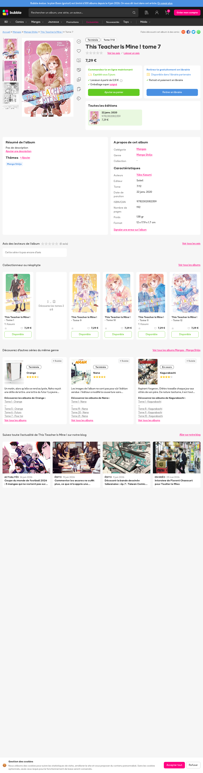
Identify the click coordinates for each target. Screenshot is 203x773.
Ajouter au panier (114, 92)
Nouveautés (112, 22)
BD (6, 21)
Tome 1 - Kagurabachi (149, 401)
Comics (20, 21)
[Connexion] (157, 12)
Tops (126, 21)
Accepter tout (174, 764)
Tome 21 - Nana (79, 416)
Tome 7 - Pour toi (13, 416)
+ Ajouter (25, 157)
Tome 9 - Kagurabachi (150, 412)
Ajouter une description (18, 151)
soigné (113, 84)
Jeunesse (53, 21)
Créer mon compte (187, 12)
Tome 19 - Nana (79, 408)
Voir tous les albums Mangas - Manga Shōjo (176, 350)
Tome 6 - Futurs (12, 412)
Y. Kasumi (9, 324)
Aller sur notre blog (190, 434)
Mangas (35, 21)
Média (143, 21)
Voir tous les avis (191, 243)
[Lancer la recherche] (134, 12)
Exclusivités (92, 22)
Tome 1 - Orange (13, 401)
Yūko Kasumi (144, 174)
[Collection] (147, 12)
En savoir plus (165, 3)
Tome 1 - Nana (78, 401)
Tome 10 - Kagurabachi (150, 416)
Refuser (193, 764)
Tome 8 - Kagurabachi (150, 408)
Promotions (72, 22)
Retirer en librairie (172, 92)
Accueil (6, 31)
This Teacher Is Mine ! (51, 31)
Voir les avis (113, 53)
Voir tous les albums (189, 264)
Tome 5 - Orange (13, 408)
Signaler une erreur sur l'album (130, 229)
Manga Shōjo (31, 31)
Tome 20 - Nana (80, 412)
